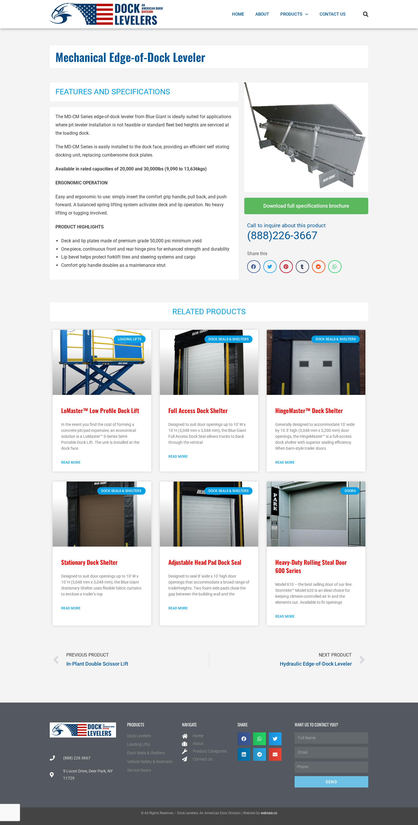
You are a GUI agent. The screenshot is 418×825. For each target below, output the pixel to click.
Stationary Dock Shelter (89, 562)
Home (238, 14)
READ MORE (70, 462)
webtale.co (269, 813)
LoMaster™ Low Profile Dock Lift (100, 410)
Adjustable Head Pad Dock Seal (204, 562)
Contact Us (332, 14)
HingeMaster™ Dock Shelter (309, 410)
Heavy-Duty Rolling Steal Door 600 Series (311, 566)
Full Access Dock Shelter (198, 410)
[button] (365, 14)
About (262, 14)
